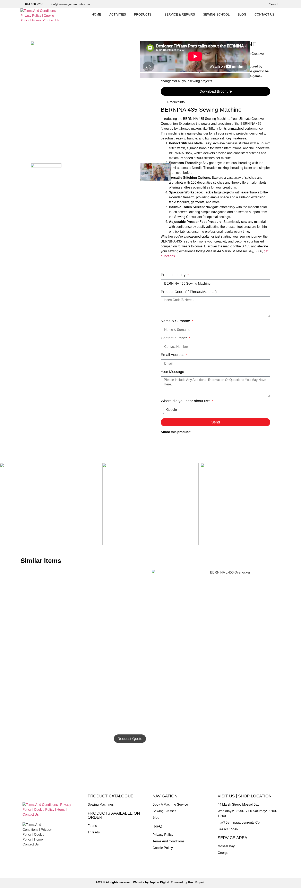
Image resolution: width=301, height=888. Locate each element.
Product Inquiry (174, 275)
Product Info (176, 102)
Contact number (174, 338)
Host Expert (196, 882)
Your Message (172, 372)
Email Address (173, 355)
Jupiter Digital (159, 882)
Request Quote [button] (130, 739)
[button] (145, 14)
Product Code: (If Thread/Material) (189, 292)
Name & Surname (176, 321)
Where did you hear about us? (186, 401)
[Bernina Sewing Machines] (85, 44)
